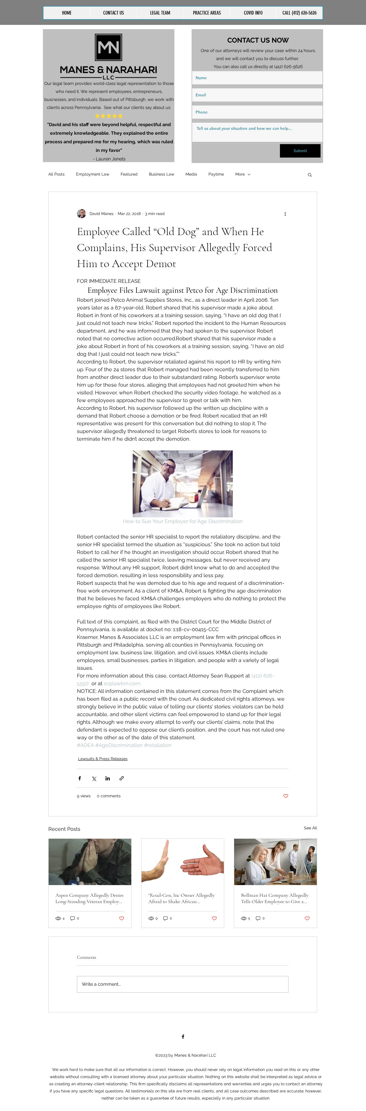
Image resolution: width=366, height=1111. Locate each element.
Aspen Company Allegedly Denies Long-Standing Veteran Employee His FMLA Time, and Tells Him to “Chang (89, 898)
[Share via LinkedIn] (107, 778)
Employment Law (92, 174)
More (240, 174)
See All (310, 828)
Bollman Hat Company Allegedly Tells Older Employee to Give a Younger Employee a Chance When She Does (275, 898)
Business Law (161, 174)
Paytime (216, 174)
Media (191, 174)
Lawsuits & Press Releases (103, 758)
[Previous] (50, 95)
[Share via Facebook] (79, 778)
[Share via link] (121, 778)
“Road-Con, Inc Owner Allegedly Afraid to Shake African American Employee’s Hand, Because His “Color (181, 898)
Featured (129, 174)
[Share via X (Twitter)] (93, 778)
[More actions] (285, 213)
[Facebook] (183, 1037)
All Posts (56, 174)
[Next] (166, 95)
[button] (206, 13)
